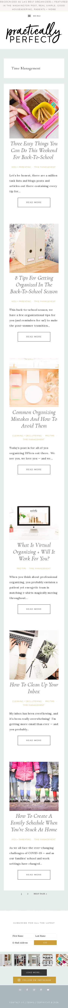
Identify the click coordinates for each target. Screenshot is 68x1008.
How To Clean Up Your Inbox (34, 688)
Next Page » (40, 894)
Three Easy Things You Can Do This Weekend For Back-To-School (34, 150)
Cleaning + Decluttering (27, 435)
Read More (34, 202)
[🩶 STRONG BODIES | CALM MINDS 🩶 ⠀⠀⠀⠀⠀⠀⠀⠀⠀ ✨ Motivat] (48, 960)
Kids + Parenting (21, 167)
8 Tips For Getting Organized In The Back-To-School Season (34, 284)
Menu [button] (37, 16)
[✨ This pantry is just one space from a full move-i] (34, 960)
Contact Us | (18, 1002)
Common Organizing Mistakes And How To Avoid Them (34, 419)
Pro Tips (49, 435)
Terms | (32, 1002)
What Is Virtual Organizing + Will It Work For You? (34, 551)
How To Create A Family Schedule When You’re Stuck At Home (34, 822)
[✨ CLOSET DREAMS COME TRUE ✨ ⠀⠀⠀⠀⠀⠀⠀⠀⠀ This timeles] (20, 960)
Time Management (45, 167)
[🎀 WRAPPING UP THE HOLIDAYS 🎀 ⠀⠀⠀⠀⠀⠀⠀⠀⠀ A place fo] (62, 960)
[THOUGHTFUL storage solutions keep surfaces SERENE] (6, 960)
